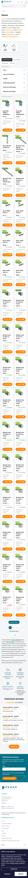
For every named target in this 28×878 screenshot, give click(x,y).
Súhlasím (20, 874)
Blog (3, 830)
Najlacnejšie (17, 59)
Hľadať (24, 6)
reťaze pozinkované (16, 639)
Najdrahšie (5, 63)
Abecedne (12, 63)
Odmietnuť (7, 874)
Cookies (3, 835)
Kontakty (4, 833)
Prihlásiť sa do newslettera (9, 778)
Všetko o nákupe (6, 826)
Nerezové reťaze (10, 641)
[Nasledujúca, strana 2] (14, 627)
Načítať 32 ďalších (14, 622)
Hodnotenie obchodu (14, 699)
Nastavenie (14, 869)
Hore (15, 635)
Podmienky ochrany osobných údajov (11, 840)
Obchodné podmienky (7, 838)
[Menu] (26, 2)
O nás (3, 821)
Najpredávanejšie (7, 59)
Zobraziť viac (14, 746)
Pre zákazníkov (5, 828)
